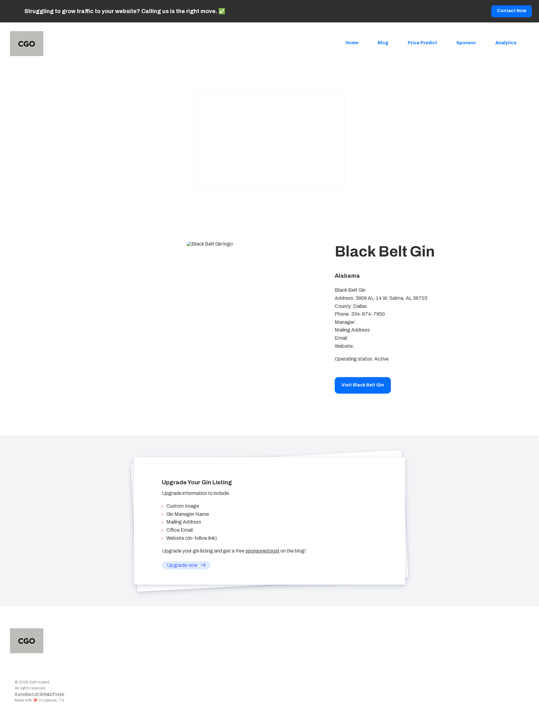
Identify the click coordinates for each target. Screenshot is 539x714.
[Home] (28, 43)
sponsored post (262, 550)
